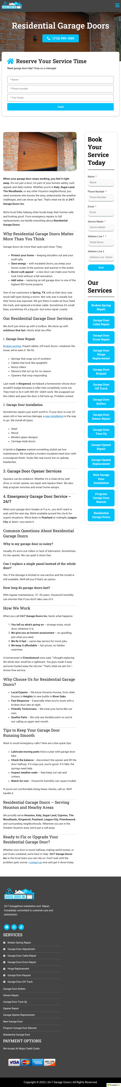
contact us (35, 862)
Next (101, 267)
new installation (54, 416)
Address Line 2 (96, 251)
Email (91, 206)
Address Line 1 (96, 236)
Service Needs (96, 221)
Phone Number (96, 191)
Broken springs (12, 346)
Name (91, 176)
